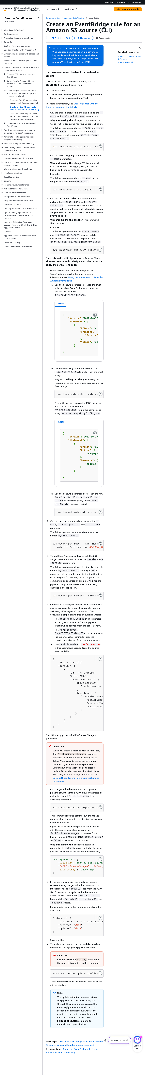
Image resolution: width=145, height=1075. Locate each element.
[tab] (61, 303)
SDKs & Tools (124, 62)
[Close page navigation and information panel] (140, 47)
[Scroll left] (45, 9)
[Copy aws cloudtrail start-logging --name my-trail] (100, 189)
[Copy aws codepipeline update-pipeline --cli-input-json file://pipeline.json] (100, 973)
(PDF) (87, 62)
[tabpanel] (79, 334)
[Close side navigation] (38, 18)
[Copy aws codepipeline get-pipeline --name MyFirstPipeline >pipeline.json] (100, 807)
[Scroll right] (76, 9)
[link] (94, 18)
